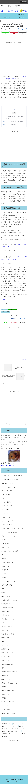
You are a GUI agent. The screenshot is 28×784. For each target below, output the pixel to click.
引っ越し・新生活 (6, 311)
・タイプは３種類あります (13, 124)
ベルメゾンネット (13, 309)
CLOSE (14, 112)
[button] (22, 34)
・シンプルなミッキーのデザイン (14, 121)
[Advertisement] (14, 60)
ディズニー (5, 309)
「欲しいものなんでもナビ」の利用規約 (14, 779)
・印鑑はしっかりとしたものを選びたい (15, 117)
